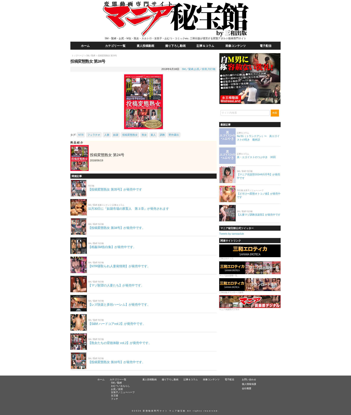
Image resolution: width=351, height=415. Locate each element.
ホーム (85, 45)
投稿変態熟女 (130, 134)
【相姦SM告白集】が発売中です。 (112, 247)
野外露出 (174, 134)
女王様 (114, 395)
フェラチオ (93, 134)
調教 (162, 134)
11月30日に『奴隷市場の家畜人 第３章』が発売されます (128, 208)
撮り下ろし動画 (175, 45)
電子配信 (265, 45)
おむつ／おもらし (120, 386)
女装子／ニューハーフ (123, 392)
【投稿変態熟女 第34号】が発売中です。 (116, 228)
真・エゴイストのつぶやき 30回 (256, 156)
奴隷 (115, 134)
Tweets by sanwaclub (231, 233)
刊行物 (211, 69)
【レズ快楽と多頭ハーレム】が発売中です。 (119, 304)
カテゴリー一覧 (115, 45)
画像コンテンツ (235, 45)
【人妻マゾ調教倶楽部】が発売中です (258, 214)
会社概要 (246, 388)
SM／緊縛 (90, 55)
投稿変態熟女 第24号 (107, 55)
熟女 (144, 134)
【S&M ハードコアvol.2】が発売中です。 (117, 323)
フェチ (114, 399)
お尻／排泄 (200, 69)
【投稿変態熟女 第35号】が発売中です (115, 189)
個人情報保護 (249, 384)
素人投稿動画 (145, 45)
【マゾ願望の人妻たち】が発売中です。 (116, 285)
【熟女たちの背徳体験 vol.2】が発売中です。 (120, 343)
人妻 (106, 134)
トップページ (78, 55)
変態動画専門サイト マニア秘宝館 (164, 411)
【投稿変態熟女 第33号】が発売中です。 (116, 362)
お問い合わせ (249, 379)
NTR (81, 134)
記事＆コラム (205, 45)
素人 (153, 134)
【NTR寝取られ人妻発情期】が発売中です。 (119, 266)
